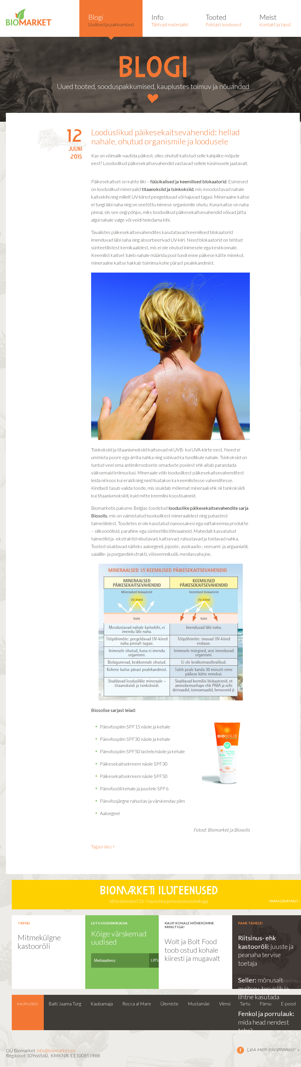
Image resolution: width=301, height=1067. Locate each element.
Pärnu (265, 1003)
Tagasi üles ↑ (103, 846)
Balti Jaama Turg (65, 1003)
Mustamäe (199, 1003)
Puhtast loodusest (223, 20)
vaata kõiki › (288, 981)
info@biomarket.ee (56, 1050)
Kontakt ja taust (275, 20)
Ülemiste (169, 1003)
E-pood (288, 1003)
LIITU (155, 960)
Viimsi (224, 1003)
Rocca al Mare (136, 1003)
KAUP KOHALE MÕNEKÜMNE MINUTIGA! (189, 925)
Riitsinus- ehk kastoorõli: (257, 942)
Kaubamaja (102, 1003)
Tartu (245, 1003)
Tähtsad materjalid (169, 20)
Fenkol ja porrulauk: (266, 1013)
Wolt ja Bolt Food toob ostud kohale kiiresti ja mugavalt (192, 949)
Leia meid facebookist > (268, 1050)
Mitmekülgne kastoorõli (39, 942)
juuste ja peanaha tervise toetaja (265, 954)
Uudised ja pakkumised (111, 20)
